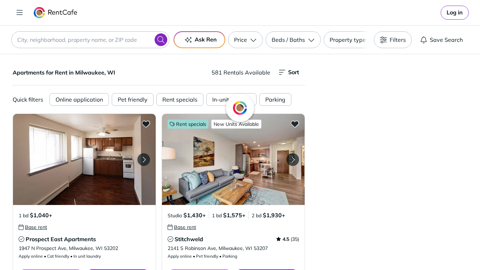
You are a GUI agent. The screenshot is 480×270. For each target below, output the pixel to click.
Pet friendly (133, 99)
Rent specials (179, 99)
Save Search (446, 39)
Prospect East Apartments (61, 239)
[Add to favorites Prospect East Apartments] (146, 123)
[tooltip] (33, 227)
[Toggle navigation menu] (19, 12)
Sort (293, 72)
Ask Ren (206, 39)
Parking (275, 99)
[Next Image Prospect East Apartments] (143, 159)
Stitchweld (189, 239)
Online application (79, 99)
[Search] (161, 39)
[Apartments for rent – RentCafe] (56, 12)
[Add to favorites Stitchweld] (294, 123)
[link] (455, 13)
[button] (84, 159)
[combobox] (90, 39)
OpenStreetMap (428, 249)
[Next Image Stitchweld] (292, 159)
